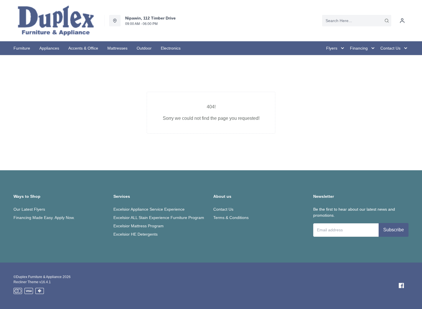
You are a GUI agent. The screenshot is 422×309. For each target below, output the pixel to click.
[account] (402, 21)
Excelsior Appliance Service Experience (149, 209)
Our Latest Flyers (29, 209)
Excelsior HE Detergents (135, 234)
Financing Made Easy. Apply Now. (44, 217)
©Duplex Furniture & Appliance (37, 277)
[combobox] (356, 20)
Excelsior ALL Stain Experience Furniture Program (158, 217)
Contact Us (223, 209)
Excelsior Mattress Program (138, 226)
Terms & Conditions (231, 217)
